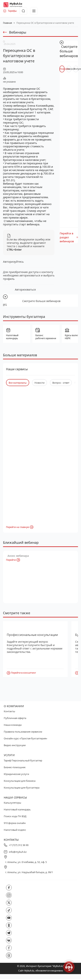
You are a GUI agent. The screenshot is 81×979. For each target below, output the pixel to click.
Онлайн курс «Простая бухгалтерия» (25, 738)
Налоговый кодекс (15, 829)
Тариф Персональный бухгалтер (23, 760)
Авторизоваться (25, 289)
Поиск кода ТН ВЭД (15, 816)
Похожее (62, 68)
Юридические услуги (16, 774)
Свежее (69, 68)
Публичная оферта (15, 718)
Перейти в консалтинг (23, 672)
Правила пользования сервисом (23, 731)
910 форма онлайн (15, 823)
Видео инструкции (15, 745)
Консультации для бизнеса (19, 780)
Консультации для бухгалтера (21, 787)
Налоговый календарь (17, 809)
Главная (7, 22)
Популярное (76, 68)
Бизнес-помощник (15, 767)
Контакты (9, 711)
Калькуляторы (12, 802)
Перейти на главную (17, 527)
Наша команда (12, 725)
